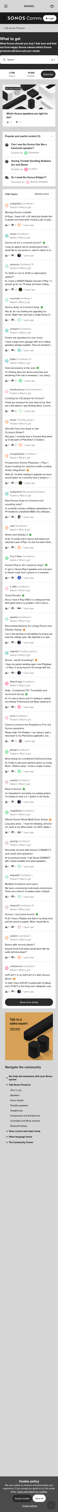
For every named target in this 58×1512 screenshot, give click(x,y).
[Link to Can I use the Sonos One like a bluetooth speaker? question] (7, 145)
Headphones (16, 1110)
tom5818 (32, 168)
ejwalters (14, 617)
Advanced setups (18, 1125)
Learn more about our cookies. (32, 1491)
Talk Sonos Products (15, 28)
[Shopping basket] (52, 6)
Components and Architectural (25, 1115)
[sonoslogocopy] (29, 6)
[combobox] (29, 59)
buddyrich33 (16, 491)
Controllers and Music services (25, 1120)
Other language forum (20, 1136)
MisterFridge (16, 681)
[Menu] (5, 6)
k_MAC (13, 586)
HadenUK (14, 905)
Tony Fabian (16, 556)
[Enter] (3, 59)
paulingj (13, 841)
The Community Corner (21, 1142)
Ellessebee (33, 152)
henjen (13, 233)
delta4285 (15, 875)
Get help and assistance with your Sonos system (30, 1078)
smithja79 (14, 328)
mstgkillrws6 (16, 810)
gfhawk (13, 749)
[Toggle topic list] (52, 136)
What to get (15, 1090)
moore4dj (14, 298)
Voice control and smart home (24, 1131)
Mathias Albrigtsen (39, 181)
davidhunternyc (17, 389)
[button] (29, 1505)
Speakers (14, 1095)
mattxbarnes (16, 966)
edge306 (14, 651)
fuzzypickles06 (17, 453)
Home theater (17, 1100)
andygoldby (15, 203)
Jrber (12, 525)
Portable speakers (19, 1105)
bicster (13, 419)
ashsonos (14, 264)
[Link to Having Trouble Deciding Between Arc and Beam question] (7, 161)
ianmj (12, 715)
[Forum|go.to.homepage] (23, 18)
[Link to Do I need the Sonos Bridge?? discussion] (7, 178)
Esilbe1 (13, 359)
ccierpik (13, 780)
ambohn (14, 935)
